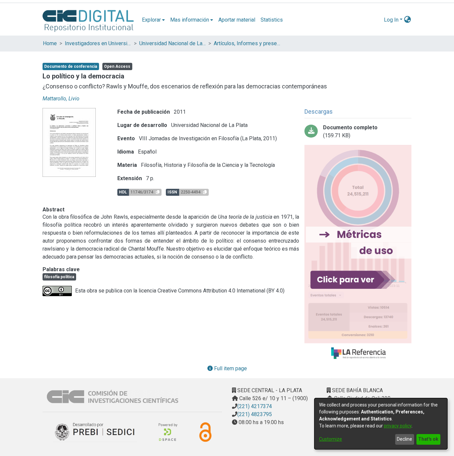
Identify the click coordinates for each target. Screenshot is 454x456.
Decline (404, 439)
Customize (330, 439)
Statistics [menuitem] (272, 20)
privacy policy (397, 425)
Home (50, 43)
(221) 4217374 (254, 406)
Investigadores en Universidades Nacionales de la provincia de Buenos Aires (98, 43)
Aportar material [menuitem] (236, 20)
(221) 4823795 (254, 414)
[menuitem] (153, 20)
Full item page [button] (230, 368)
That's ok (428, 439)
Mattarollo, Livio (61, 98)
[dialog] (380, 423)
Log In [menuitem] (391, 20)
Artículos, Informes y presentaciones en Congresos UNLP (247, 43)
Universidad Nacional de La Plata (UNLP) (172, 43)
